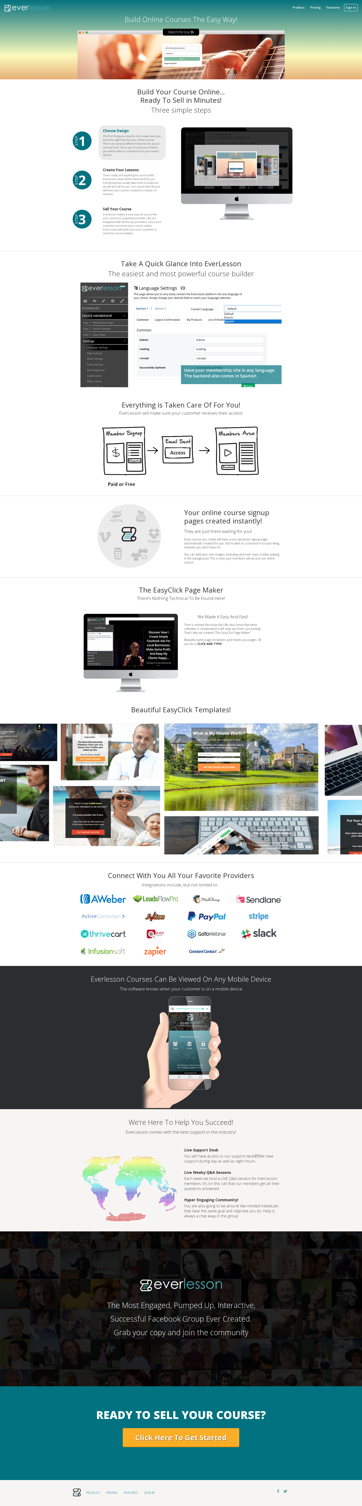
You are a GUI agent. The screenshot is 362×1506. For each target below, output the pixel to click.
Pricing (315, 7)
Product (299, 7)
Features (333, 7)
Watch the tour (179, 32)
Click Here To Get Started (181, 1437)
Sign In (351, 7)
